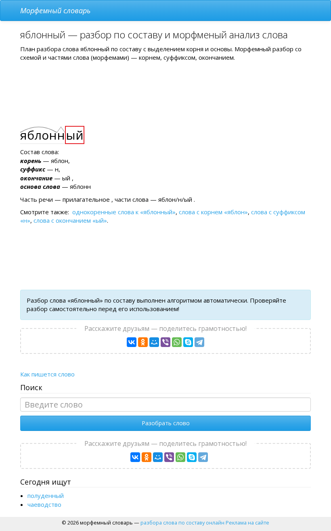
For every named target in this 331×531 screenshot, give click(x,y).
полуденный (45, 495)
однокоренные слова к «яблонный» (124, 212)
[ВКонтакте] (131, 342)
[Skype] (188, 342)
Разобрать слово (166, 423)
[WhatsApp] (177, 342)
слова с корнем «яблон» (213, 212)
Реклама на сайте (247, 522)
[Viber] (165, 342)
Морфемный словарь (55, 10)
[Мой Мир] (154, 342)
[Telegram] (199, 342)
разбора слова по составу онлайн (182, 522)
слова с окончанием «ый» (70, 220)
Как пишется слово (47, 374)
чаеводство (44, 504)
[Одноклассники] (143, 342)
